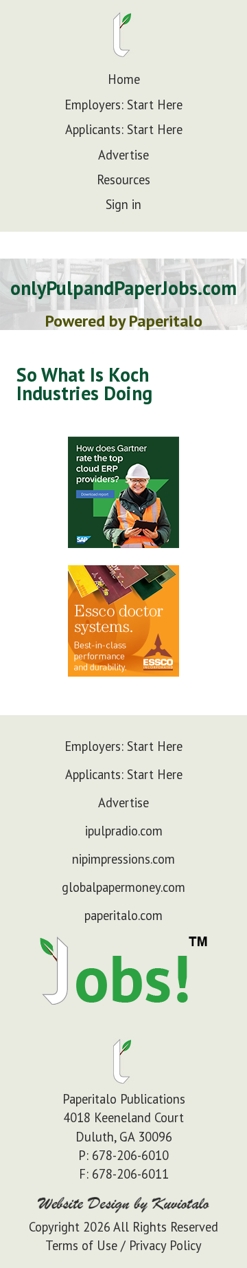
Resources (123, 179)
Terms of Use (81, 1245)
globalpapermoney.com (123, 887)
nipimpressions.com (123, 859)
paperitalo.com (123, 915)
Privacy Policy (165, 1245)
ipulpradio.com (124, 830)
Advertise (123, 154)
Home (124, 79)
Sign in (123, 204)
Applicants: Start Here (124, 129)
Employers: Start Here (123, 104)
